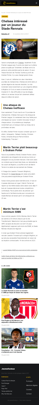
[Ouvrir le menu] (36, 3)
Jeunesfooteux (8, 369)
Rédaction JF (5, 34)
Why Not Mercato (6, 393)
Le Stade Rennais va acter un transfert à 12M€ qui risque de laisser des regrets (14, 291)
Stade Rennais (16, 174)
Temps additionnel (6, 391)
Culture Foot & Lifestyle (8, 380)
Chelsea (4, 16)
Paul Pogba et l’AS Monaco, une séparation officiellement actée (12, 321)
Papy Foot (4, 388)
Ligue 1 (3, 386)
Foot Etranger (5, 383)
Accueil (3, 12)
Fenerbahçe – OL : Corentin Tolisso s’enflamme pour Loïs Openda (13, 351)
